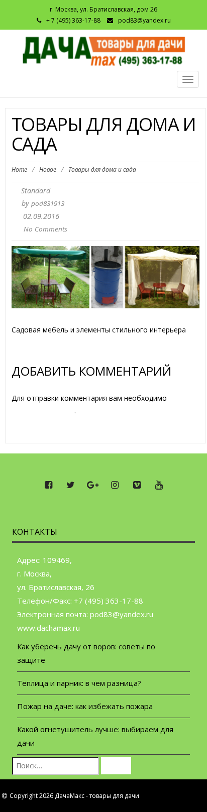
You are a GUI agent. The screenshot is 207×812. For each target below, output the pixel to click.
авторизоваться (43, 410)
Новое (47, 169)
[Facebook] (48, 485)
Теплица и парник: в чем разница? (79, 683)
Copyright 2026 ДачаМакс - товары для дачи (74, 795)
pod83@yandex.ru (144, 20)
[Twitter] (70, 485)
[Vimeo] (137, 485)
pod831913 (47, 203)
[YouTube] (159, 485)
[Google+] (92, 485)
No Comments (45, 229)
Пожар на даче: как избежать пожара (85, 706)
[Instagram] (115, 485)
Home (19, 169)
